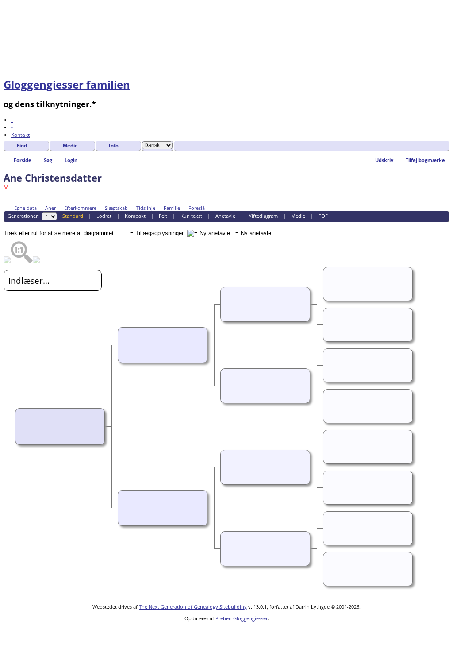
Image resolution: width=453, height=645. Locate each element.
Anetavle (225, 215)
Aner (50, 208)
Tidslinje (145, 208)
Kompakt (135, 215)
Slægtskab (116, 208)
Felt (163, 215)
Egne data (25, 208)
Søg (48, 160)
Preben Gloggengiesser (241, 618)
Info (114, 145)
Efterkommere (80, 208)
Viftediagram (263, 215)
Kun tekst (191, 215)
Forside (22, 160)
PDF (323, 215)
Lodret (103, 215)
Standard (72, 215)
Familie (172, 208)
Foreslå (196, 208)
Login (71, 160)
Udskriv (384, 160)
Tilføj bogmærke (425, 160)
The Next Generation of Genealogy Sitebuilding (193, 606)
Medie (70, 145)
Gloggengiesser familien (67, 84)
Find (22, 145)
